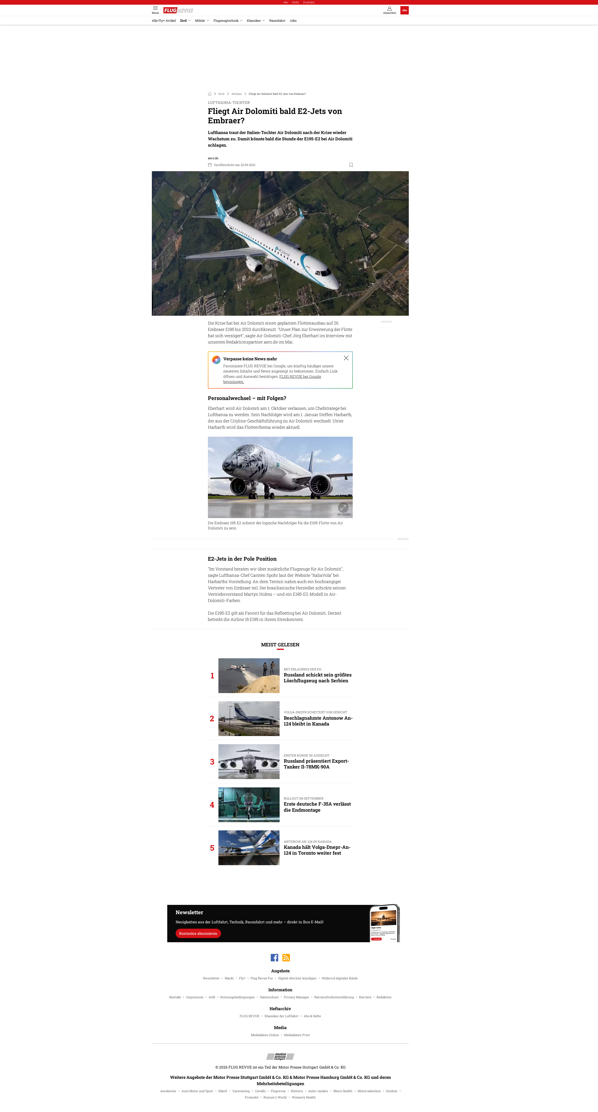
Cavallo (260, 1091)
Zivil (183, 20)
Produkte (309, 2)
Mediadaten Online (265, 1035)
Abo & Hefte (312, 1016)
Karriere (365, 997)
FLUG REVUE (250, 1016)
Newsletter (211, 978)
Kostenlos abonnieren (198, 933)
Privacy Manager (296, 997)
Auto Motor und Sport (197, 1091)
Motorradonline (369, 1091)
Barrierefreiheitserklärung (334, 997)
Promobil (251, 1097)
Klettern (297, 1091)
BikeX (222, 1091)
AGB (212, 997)
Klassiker (254, 20)
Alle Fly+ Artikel (164, 20)
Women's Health (304, 1097)
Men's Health (342, 1091)
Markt (229, 978)
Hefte (295, 2)
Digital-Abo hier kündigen (297, 978)
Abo (285, 2)
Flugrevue (278, 1091)
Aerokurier (168, 1091)
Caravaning (241, 1091)
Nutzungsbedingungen (237, 997)
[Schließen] (346, 358)
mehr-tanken (318, 1091)
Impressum (194, 997)
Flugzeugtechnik (226, 20)
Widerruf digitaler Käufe (340, 978)
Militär (200, 20)
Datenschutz (269, 997)
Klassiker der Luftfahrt (282, 1016)
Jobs (293, 20)
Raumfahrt (277, 20)
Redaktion (384, 997)
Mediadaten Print (297, 1035)
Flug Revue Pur (262, 978)
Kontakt (175, 997)
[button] (280, 243)
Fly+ (242, 978)
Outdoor (392, 1091)
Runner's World (275, 1097)
